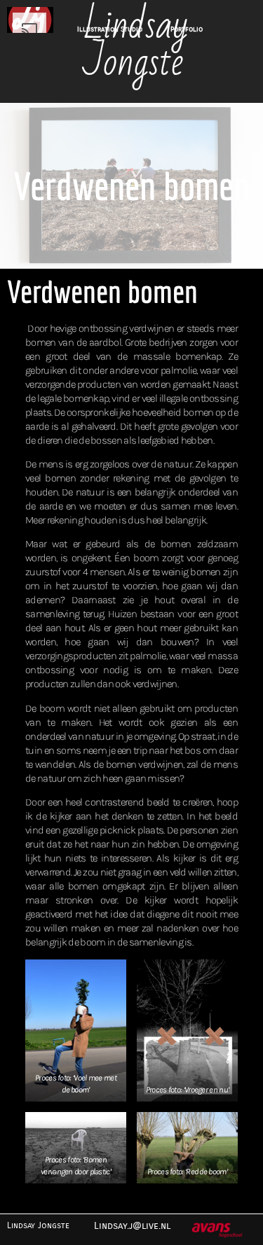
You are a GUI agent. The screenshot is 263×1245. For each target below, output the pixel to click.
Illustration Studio (109, 29)
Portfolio (186, 29)
